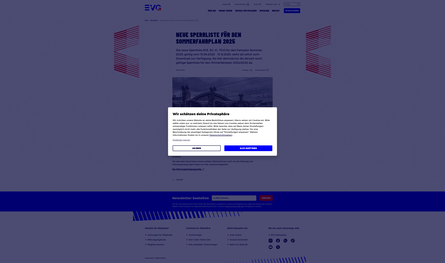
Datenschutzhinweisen (221, 135)
